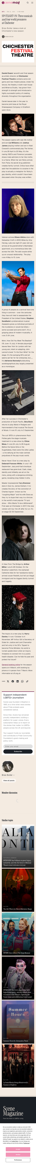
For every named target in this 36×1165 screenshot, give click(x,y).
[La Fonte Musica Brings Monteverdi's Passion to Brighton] (18, 1066)
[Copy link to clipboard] (27, 681)
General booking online (11, 665)
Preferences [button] (26, 1143)
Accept (18, 1149)
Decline (18, 1154)
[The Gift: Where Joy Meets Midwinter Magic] (18, 890)
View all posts (8, 781)
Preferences (18, 1160)
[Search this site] (28, 3)
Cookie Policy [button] (14, 1141)
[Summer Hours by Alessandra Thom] (18, 1022)
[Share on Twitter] (8, 681)
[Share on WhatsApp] (22, 681)
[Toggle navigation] (32, 3)
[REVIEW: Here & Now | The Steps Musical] (18, 934)
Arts (3, 11)
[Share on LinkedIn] (18, 681)
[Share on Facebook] (13, 681)
